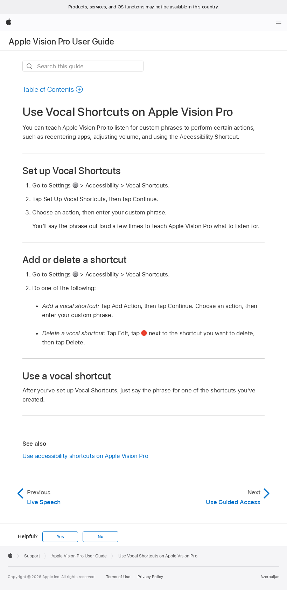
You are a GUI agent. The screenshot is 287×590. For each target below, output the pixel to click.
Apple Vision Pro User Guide (61, 41)
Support (32, 556)
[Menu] (278, 22)
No (100, 536)
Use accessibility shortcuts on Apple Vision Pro (85, 455)
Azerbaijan (269, 576)
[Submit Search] (30, 66)
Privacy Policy (150, 576)
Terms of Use (118, 576)
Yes (60, 536)
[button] (52, 89)
